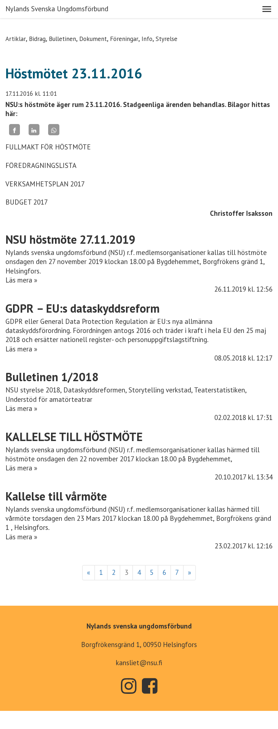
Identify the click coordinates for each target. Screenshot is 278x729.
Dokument (93, 39)
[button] (267, 9)
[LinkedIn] (34, 129)
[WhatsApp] (53, 129)
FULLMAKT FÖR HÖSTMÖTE (48, 147)
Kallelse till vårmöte (56, 496)
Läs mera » (21, 280)
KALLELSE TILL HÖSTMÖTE (74, 436)
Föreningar (124, 39)
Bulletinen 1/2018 (51, 376)
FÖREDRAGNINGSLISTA (40, 165)
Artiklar (15, 39)
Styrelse (166, 39)
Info (147, 39)
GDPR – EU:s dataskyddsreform (82, 308)
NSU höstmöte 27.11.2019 (70, 239)
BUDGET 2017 (26, 202)
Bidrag (37, 39)
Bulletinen (62, 39)
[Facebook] (14, 129)
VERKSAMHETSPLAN (36, 184)
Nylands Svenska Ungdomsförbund (56, 8)
